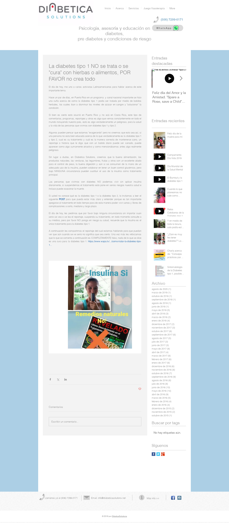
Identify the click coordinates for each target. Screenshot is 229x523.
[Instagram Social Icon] (179, 498)
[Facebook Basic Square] (153, 454)
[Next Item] (181, 78)
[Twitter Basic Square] (158, 454)
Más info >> (153, 498)
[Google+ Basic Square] (163, 454)
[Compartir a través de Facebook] (50, 379)
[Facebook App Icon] (173, 498)
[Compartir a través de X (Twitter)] (57, 379)
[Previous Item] (156, 78)
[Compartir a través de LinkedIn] (65, 379)
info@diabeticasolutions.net (112, 497)
